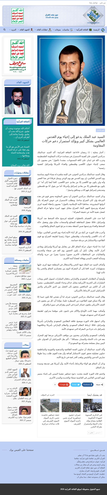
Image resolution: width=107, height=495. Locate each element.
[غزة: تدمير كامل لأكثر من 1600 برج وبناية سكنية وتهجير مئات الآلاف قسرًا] (25, 325)
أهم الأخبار (100, 130)
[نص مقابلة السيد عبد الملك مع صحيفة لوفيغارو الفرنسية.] (25, 200)
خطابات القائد (42, 30)
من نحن (103, 3)
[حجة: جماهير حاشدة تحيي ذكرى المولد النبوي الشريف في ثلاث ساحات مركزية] (49, 405)
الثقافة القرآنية (82, 30)
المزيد (13, 30)
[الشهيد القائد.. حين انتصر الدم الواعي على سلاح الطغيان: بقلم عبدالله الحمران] (25, 372)
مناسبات (65, 30)
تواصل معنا (93, 3)
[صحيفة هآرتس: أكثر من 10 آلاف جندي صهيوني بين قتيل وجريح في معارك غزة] (25, 306)
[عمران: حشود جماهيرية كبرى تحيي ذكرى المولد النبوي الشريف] (71, 405)
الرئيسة (96, 30)
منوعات (58, 30)
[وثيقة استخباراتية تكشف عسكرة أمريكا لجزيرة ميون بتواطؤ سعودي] (25, 269)
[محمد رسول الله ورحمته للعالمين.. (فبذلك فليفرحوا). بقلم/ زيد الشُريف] (25, 410)
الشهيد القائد (25, 30)
